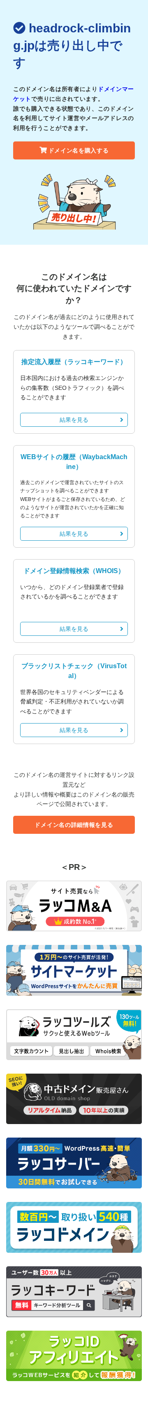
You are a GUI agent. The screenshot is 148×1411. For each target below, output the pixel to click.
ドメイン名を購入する (79, 150)
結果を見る (74, 419)
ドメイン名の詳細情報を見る (74, 825)
